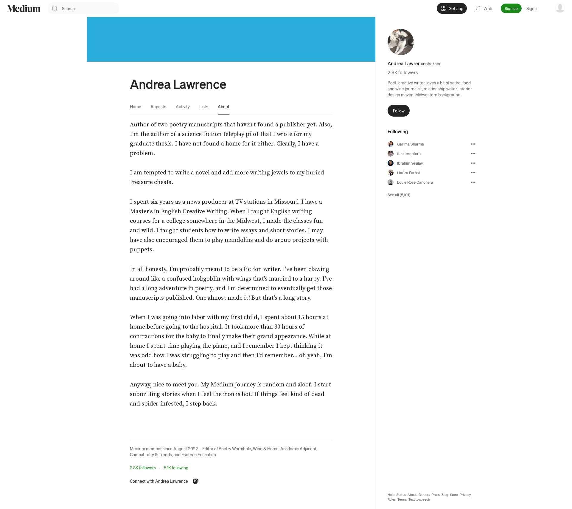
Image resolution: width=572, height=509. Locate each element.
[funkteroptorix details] (473, 153)
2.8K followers (143, 467)
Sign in (532, 8)
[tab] (135, 106)
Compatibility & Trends (151, 454)
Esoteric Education (198, 454)
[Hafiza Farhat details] (473, 172)
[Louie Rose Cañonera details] (473, 182)
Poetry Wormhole (235, 448)
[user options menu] (560, 8)
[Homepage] (24, 8)
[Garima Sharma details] (473, 144)
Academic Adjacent (298, 448)
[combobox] (90, 8)
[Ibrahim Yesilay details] (473, 163)
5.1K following (176, 467)
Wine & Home (266, 448)
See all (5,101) (399, 194)
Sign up (511, 8)
